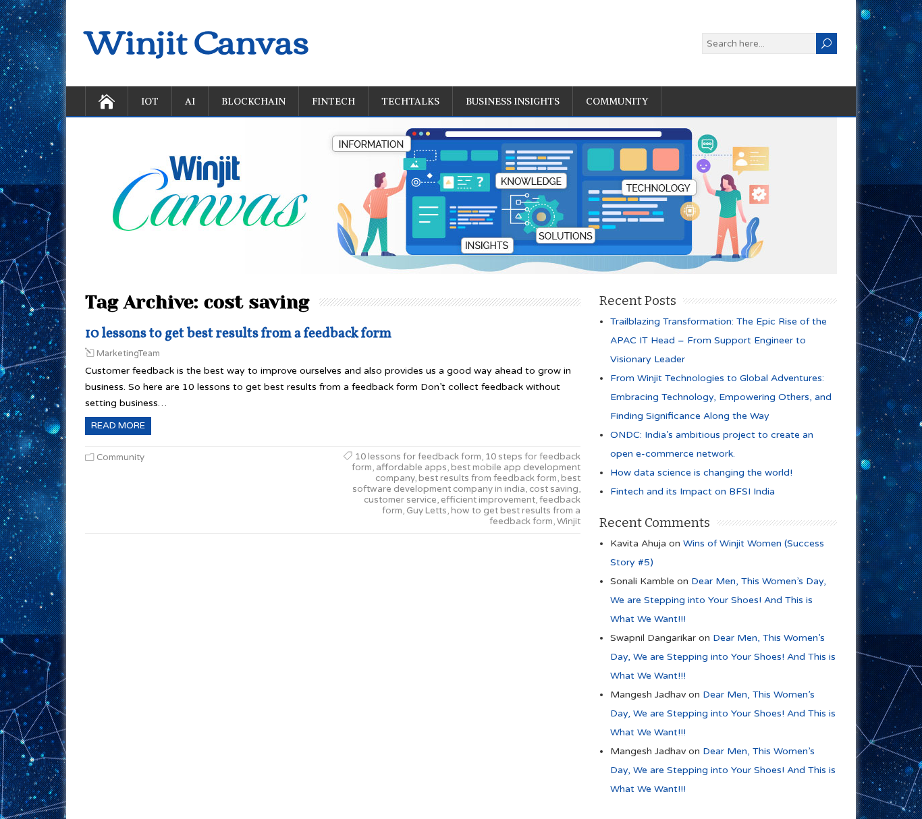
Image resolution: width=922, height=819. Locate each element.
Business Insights (513, 101)
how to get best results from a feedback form (515, 516)
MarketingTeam (128, 353)
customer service (400, 500)
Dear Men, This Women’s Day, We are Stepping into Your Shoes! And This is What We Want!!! (718, 600)
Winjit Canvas (197, 39)
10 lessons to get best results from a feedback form (238, 333)
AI (190, 101)
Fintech (333, 101)
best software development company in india (466, 484)
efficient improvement (488, 500)
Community (617, 101)
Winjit (568, 521)
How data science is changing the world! (701, 472)
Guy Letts (426, 510)
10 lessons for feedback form (418, 456)
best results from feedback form (487, 478)
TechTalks (410, 101)
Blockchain (253, 101)
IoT (150, 101)
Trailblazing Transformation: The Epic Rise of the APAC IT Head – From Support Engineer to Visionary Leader (718, 340)
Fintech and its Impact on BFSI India (692, 491)
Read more (118, 425)
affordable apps (411, 467)
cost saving (553, 489)
